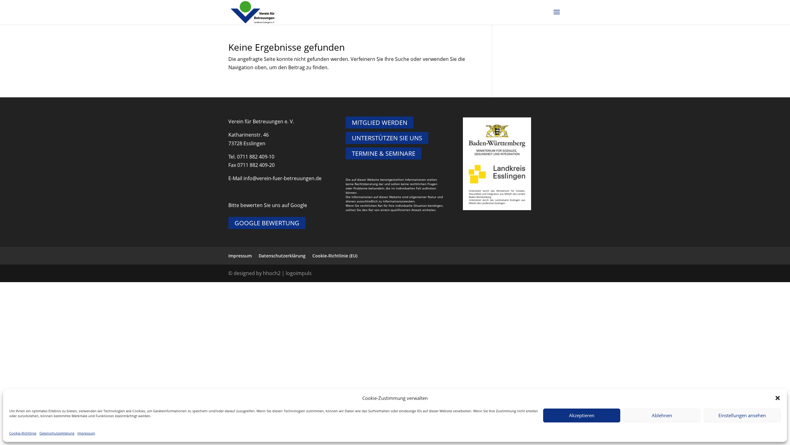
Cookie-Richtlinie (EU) (334, 256)
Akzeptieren (581, 415)
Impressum (86, 433)
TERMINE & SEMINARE (383, 153)
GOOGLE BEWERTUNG (267, 223)
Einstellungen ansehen (742, 415)
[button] (778, 398)
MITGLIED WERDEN (379, 122)
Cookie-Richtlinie (22, 433)
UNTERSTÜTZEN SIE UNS (387, 138)
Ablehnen (662, 415)
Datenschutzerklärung (57, 433)
